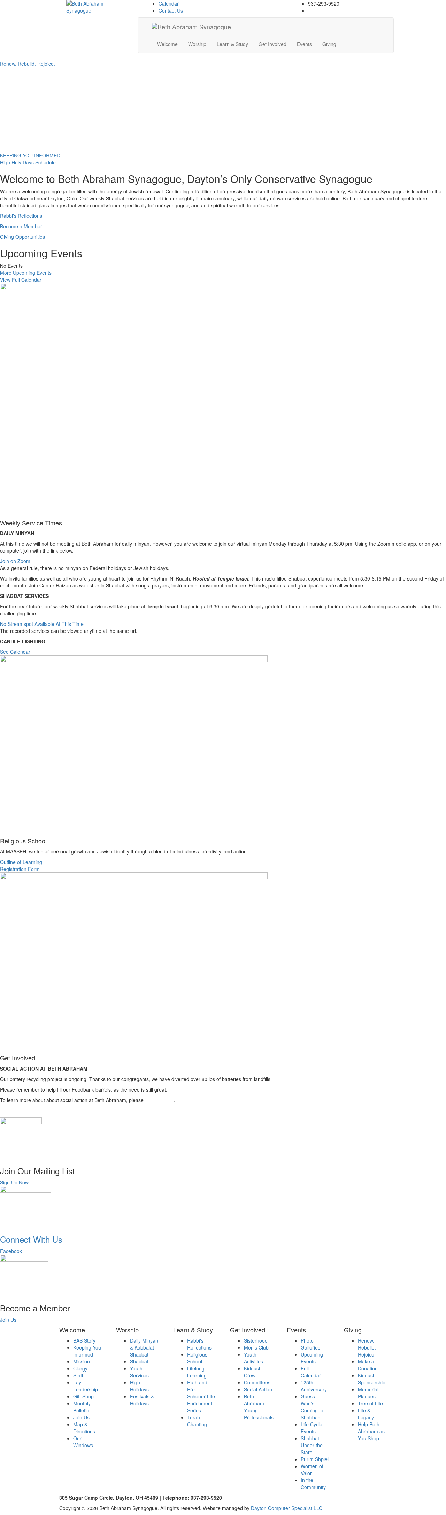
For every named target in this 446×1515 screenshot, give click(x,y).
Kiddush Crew (253, 1372)
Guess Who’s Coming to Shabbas (312, 1407)
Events (304, 43)
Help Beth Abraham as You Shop (371, 1431)
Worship (197, 43)
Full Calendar (311, 1372)
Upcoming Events (312, 1358)
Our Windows (83, 1442)
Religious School (197, 1358)
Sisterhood (256, 1340)
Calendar (169, 3)
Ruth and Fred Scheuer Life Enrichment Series (201, 1396)
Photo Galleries (310, 1344)
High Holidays (139, 1386)
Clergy (80, 1368)
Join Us (81, 1417)
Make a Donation (368, 1365)
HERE (166, 1099)
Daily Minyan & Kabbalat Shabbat (144, 1347)
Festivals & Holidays (142, 1400)
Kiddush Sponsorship (371, 1379)
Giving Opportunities (22, 236)
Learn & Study (232, 43)
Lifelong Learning (197, 1372)
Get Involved (272, 43)
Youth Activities (253, 1358)
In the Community (313, 1484)
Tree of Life (370, 1403)
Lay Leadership (85, 1386)
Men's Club (256, 1347)
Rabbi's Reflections (21, 215)
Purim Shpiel (315, 1459)
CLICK (152, 1099)
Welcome (167, 43)
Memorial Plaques (368, 1393)
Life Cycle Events (311, 1428)
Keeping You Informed (87, 1351)
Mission (81, 1361)
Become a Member (21, 226)
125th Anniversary (314, 1386)
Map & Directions (84, 1428)
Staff (78, 1375)
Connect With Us (31, 1239)
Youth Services (139, 1372)
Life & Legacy (366, 1414)
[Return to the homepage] (89, 7)
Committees (257, 1382)
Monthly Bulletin (82, 1407)
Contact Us (171, 10)
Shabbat (139, 1361)
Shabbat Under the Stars (312, 1445)
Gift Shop (83, 1396)
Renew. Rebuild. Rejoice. (367, 1347)
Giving (329, 43)
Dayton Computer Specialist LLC (286, 1508)
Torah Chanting (197, 1421)
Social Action (258, 1389)
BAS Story (84, 1340)
